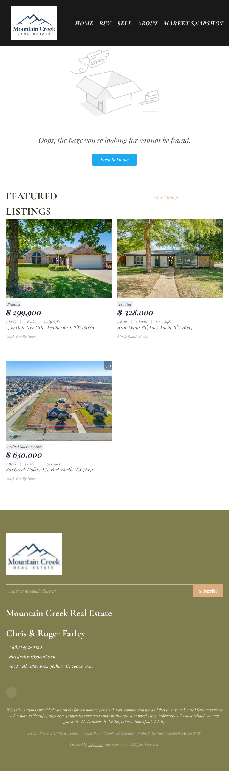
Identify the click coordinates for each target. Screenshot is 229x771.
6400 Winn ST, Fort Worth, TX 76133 (155, 327)
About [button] (148, 23)
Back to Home (114, 159)
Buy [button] (105, 23)
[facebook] (11, 692)
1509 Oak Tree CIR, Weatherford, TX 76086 (50, 327)
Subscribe (208, 591)
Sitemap (173, 733)
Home (84, 23)
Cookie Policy (92, 733)
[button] (34, 23)
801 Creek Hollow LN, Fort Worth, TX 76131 (49, 469)
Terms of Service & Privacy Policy (53, 733)
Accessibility (192, 733)
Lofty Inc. (95, 744)
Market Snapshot (194, 23)
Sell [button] (124, 23)
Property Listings (150, 733)
